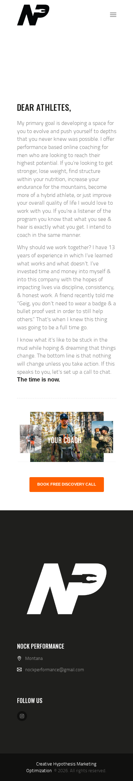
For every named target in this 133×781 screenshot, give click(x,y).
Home (38, 64)
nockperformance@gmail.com (54, 669)
